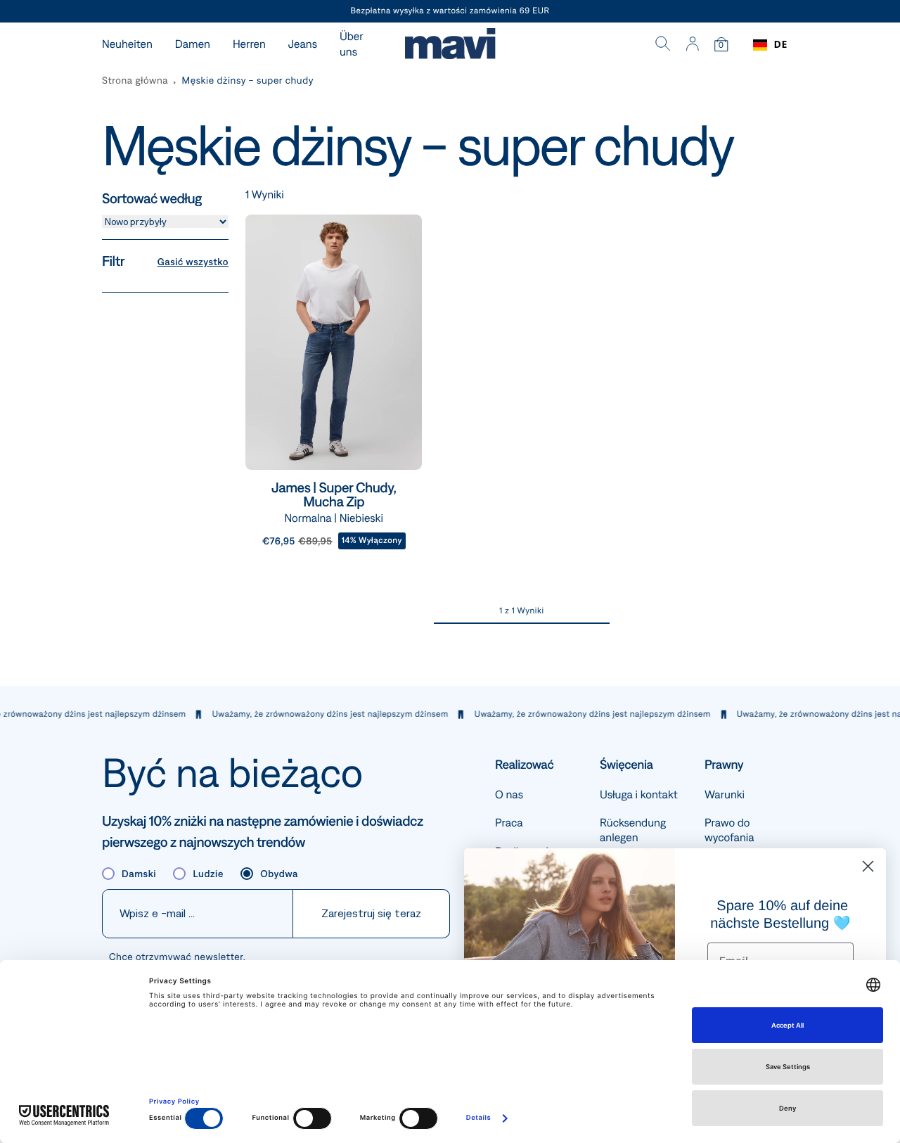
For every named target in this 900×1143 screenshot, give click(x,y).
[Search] (663, 45)
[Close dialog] (868, 866)
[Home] (450, 45)
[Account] (692, 45)
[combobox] (770, 45)
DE (781, 44)
